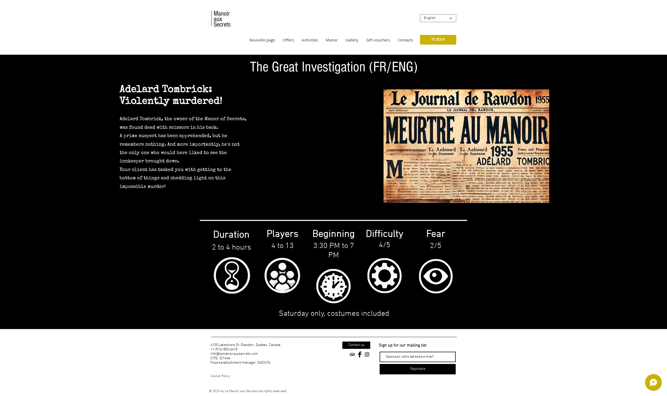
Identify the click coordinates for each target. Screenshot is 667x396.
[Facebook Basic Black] (360, 354)
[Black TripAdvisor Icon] (352, 354)
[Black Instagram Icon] (367, 354)
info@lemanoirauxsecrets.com (234, 354)
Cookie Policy (220, 376)
